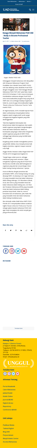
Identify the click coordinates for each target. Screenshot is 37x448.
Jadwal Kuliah (7, 393)
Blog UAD (6, 432)
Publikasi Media (8, 425)
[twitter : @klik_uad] (18, 253)
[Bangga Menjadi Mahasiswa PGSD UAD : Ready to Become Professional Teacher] (16, 24)
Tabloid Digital (8, 428)
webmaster (27, 41)
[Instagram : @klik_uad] (12, 253)
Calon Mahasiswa (12, 1)
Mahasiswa (22, 1)
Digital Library (8, 403)
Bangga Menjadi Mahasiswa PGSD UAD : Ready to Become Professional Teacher (18, 35)
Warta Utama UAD (15, 41)
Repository (7, 406)
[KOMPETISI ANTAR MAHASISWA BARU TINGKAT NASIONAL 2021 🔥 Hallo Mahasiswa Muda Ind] (26, 302)
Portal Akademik (9, 386)
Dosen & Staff (19, 4)
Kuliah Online (8, 396)
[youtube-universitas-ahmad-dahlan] (24, 253)
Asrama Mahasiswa (10, 442)
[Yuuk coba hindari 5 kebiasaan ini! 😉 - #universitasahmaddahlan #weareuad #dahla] (10, 286)
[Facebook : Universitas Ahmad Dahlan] (6, 253)
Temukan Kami (18, 328)
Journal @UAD (8, 400)
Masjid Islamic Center (10, 438)
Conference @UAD (10, 410)
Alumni (29, 1)
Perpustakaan (8, 435)
